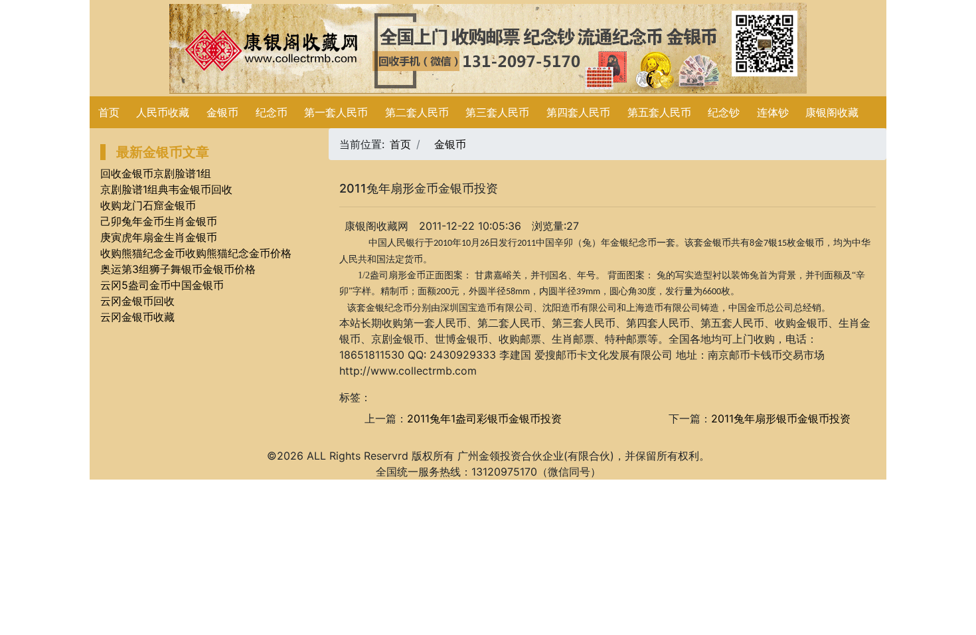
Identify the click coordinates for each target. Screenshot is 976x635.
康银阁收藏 (831, 112)
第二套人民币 (417, 112)
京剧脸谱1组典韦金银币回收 (166, 189)
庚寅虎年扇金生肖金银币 (158, 237)
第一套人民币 (336, 112)
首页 (109, 112)
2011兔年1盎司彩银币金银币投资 (484, 418)
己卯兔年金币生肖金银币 (158, 221)
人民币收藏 (162, 112)
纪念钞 (724, 112)
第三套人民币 (497, 112)
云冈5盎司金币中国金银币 (162, 285)
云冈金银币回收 (137, 301)
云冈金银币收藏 (137, 316)
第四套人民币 (578, 112)
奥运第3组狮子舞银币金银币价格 (178, 269)
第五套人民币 (659, 112)
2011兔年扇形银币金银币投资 (781, 418)
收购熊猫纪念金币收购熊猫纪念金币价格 (195, 253)
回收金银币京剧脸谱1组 (155, 173)
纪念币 (271, 112)
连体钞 (773, 112)
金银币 (222, 112)
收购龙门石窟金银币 (148, 205)
